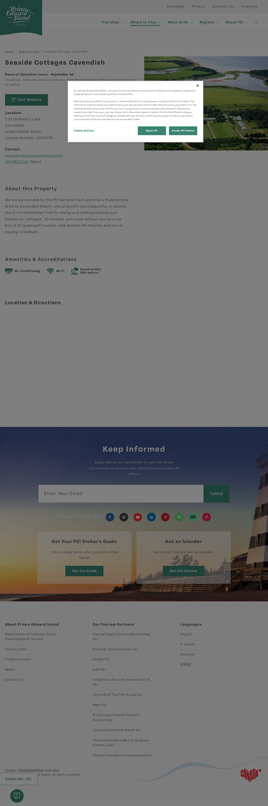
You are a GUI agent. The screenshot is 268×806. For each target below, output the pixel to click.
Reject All (152, 130)
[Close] (197, 85)
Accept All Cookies (183, 130)
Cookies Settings (84, 130)
